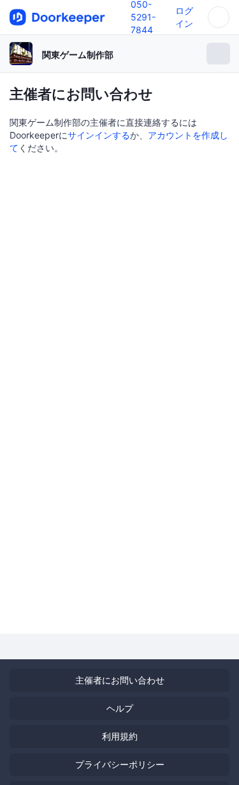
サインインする (99, 135)
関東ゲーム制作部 (77, 54)
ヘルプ (119, 708)
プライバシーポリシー (119, 764)
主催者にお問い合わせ (119, 680)
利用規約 (120, 736)
